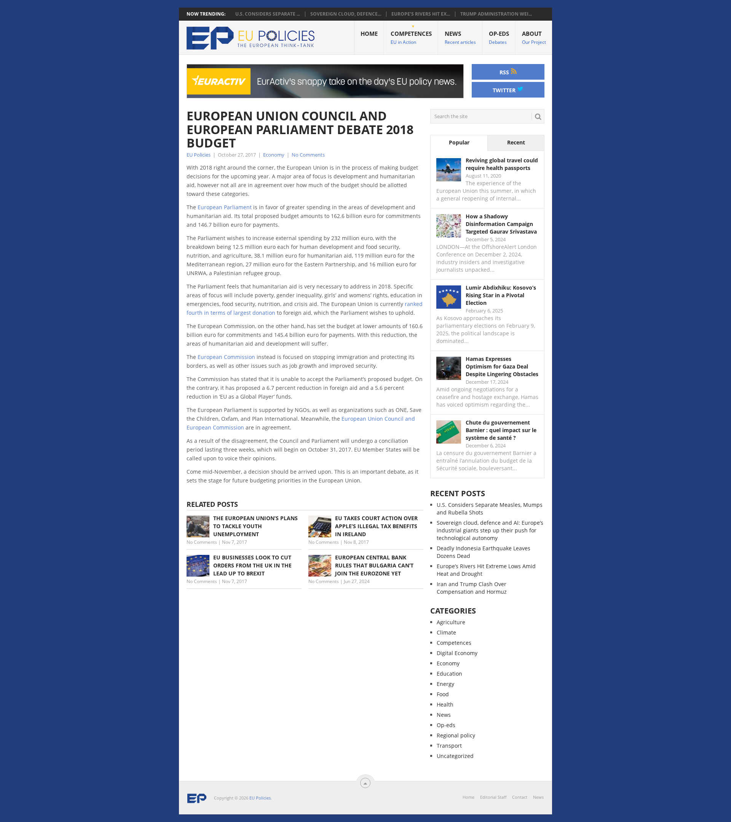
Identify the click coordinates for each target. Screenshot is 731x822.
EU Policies (199, 154)
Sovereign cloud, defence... (345, 14)
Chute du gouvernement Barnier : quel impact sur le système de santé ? (501, 430)
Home (369, 33)
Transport (449, 745)
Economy (273, 154)
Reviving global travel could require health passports (502, 164)
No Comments (308, 154)
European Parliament (225, 207)
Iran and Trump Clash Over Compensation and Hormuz (472, 587)
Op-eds (499, 37)
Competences (411, 37)
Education (449, 673)
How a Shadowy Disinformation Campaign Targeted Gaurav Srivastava (501, 224)
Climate (446, 632)
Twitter (505, 90)
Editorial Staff (493, 797)
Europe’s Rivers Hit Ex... (420, 14)
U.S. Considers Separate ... (267, 14)
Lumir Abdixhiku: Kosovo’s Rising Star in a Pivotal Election (501, 295)
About (534, 37)
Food (443, 694)
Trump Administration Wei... (496, 14)
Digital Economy (457, 653)
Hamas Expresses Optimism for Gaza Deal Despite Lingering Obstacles (502, 366)
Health (445, 704)
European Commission (226, 357)
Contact (519, 797)
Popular (459, 142)
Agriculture (451, 622)
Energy (445, 683)
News (460, 37)
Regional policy (456, 735)
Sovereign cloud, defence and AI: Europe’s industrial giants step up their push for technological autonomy (490, 530)
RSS (505, 72)
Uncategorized (455, 756)
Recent (516, 142)
